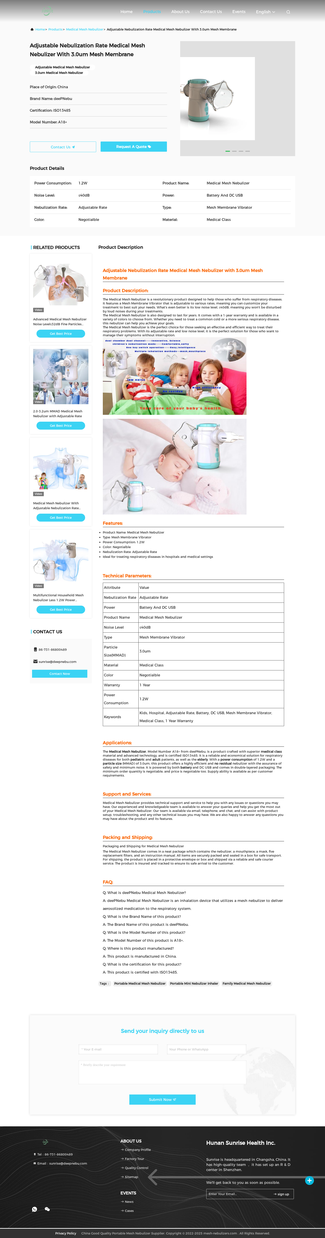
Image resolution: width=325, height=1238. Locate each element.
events (238, 11)
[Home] (47, 11)
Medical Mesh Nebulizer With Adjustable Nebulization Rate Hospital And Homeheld (56, 508)
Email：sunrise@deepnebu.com (61, 1163)
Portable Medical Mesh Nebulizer (140, 983)
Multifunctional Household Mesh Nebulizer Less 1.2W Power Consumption (58, 600)
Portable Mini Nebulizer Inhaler (194, 983)
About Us (180, 11)
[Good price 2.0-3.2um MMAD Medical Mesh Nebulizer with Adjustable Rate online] (60, 376)
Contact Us (211, 11)
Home (126, 11)
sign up (283, 1194)
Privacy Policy (65, 1233)
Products (152, 11)
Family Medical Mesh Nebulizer (247, 983)
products (55, 29)
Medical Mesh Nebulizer (84, 29)
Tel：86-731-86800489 (54, 1154)
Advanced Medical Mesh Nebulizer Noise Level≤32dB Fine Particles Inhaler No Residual (60, 324)
